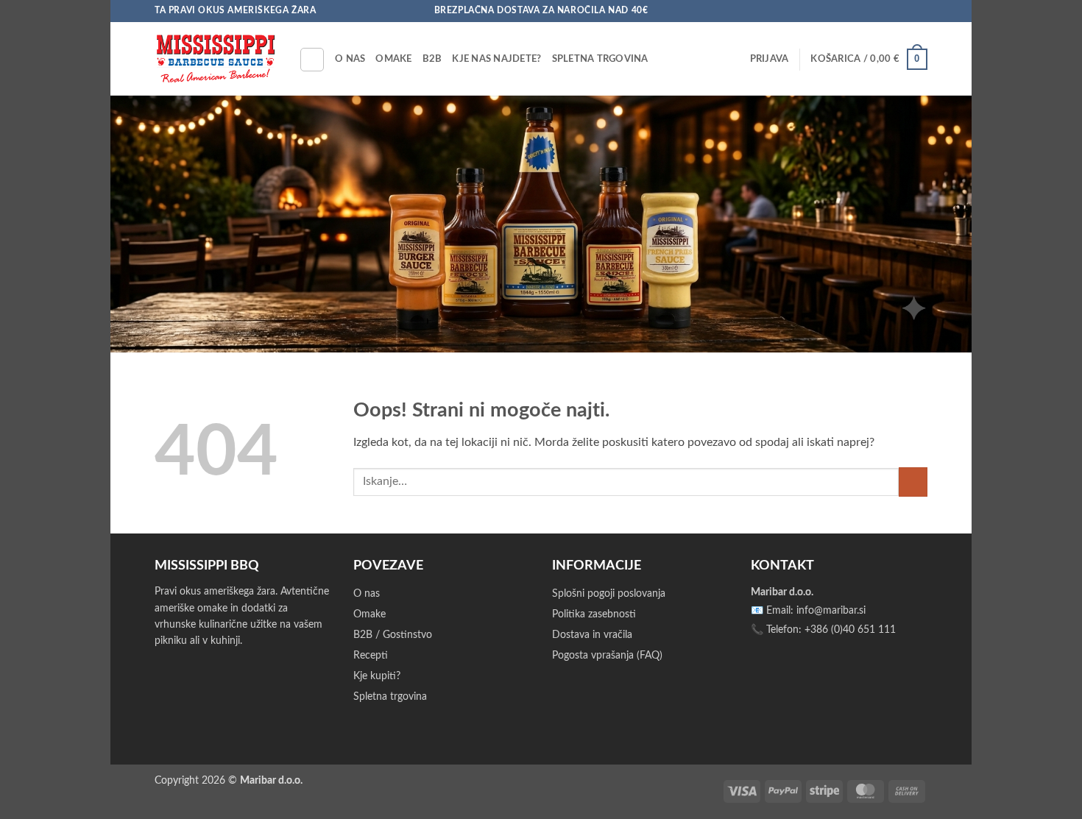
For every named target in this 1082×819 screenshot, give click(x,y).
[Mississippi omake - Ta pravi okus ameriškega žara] (216, 58)
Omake (393, 58)
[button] (769, 59)
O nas (350, 58)
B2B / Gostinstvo (392, 635)
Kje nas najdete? (496, 58)
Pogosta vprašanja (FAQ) (607, 655)
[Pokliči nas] (920, 11)
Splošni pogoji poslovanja (608, 594)
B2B (432, 58)
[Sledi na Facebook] (878, 11)
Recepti (370, 655)
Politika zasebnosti (594, 614)
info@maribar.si (831, 611)
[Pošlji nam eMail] (906, 11)
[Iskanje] (312, 59)
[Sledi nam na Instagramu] (892, 11)
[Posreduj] (913, 481)
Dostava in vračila (592, 635)
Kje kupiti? (376, 676)
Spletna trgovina (600, 58)
